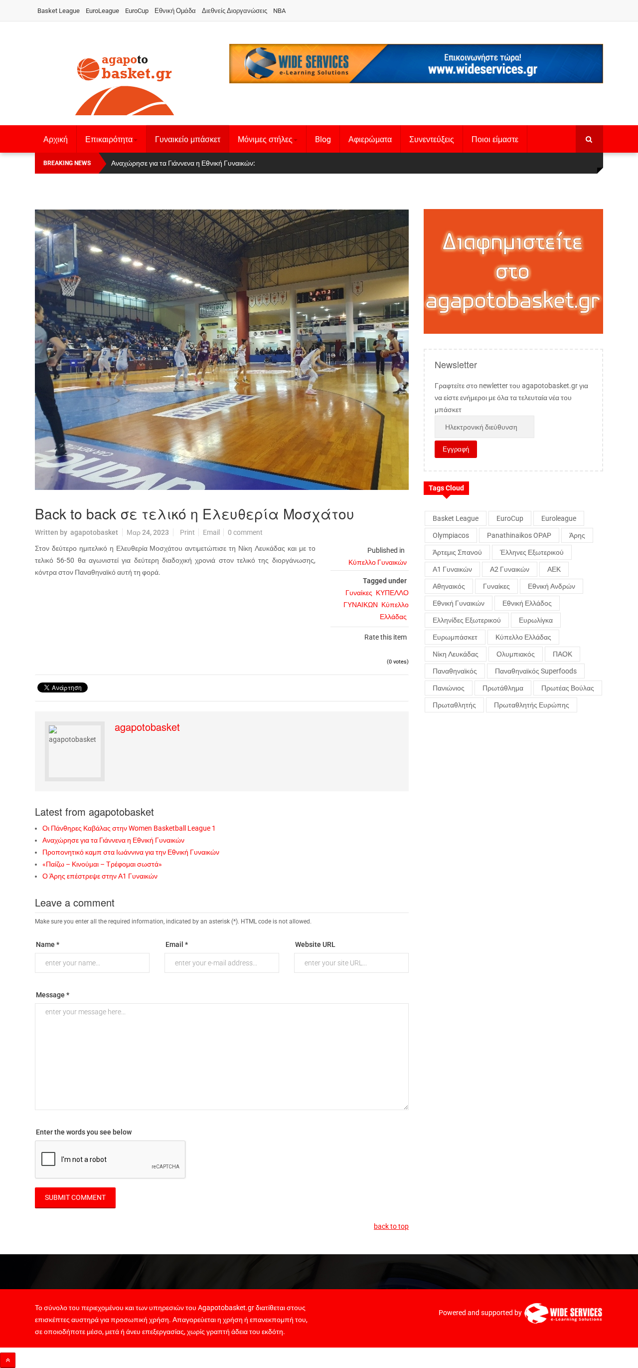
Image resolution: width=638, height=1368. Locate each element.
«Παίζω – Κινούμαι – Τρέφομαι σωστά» (102, 864)
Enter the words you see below (84, 1132)
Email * (176, 944)
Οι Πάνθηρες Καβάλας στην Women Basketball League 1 (129, 828)
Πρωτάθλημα (502, 688)
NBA (279, 10)
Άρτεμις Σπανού (457, 552)
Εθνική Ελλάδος (527, 603)
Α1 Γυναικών (452, 569)
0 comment (245, 532)
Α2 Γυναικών (509, 569)
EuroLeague (102, 10)
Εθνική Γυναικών (458, 603)
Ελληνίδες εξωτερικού (467, 620)
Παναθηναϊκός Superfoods (536, 671)
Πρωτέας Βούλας (567, 688)
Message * (52, 995)
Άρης (577, 535)
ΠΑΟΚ (562, 654)
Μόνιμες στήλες (265, 139)
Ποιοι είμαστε (495, 139)
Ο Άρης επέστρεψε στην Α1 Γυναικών (100, 876)
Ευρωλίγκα (536, 620)
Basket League (58, 10)
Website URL (315, 944)
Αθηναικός (449, 586)
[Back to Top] (7, 1360)
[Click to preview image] (222, 350)
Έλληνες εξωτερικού (532, 552)
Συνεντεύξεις (431, 139)
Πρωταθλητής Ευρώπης (531, 705)
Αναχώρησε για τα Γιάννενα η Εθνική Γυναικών (113, 840)
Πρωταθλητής (454, 705)
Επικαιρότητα (109, 139)
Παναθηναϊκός (455, 671)
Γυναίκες (358, 593)
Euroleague (558, 518)
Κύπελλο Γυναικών (377, 562)
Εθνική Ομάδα (175, 10)
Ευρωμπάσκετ (455, 637)
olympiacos (451, 535)
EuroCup (137, 10)
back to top (391, 1226)
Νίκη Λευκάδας (455, 654)
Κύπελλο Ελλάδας (523, 637)
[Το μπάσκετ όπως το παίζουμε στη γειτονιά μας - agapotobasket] (124, 83)
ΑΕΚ (554, 569)
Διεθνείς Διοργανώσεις (234, 10)
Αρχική (55, 139)
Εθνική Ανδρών (551, 586)
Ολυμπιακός (515, 654)
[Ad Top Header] (416, 63)
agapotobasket (94, 532)
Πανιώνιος (449, 688)
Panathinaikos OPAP (519, 535)
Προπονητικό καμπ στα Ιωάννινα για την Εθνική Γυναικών (130, 852)
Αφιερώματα (370, 139)
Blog (323, 139)
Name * (47, 944)
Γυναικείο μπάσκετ (187, 139)
